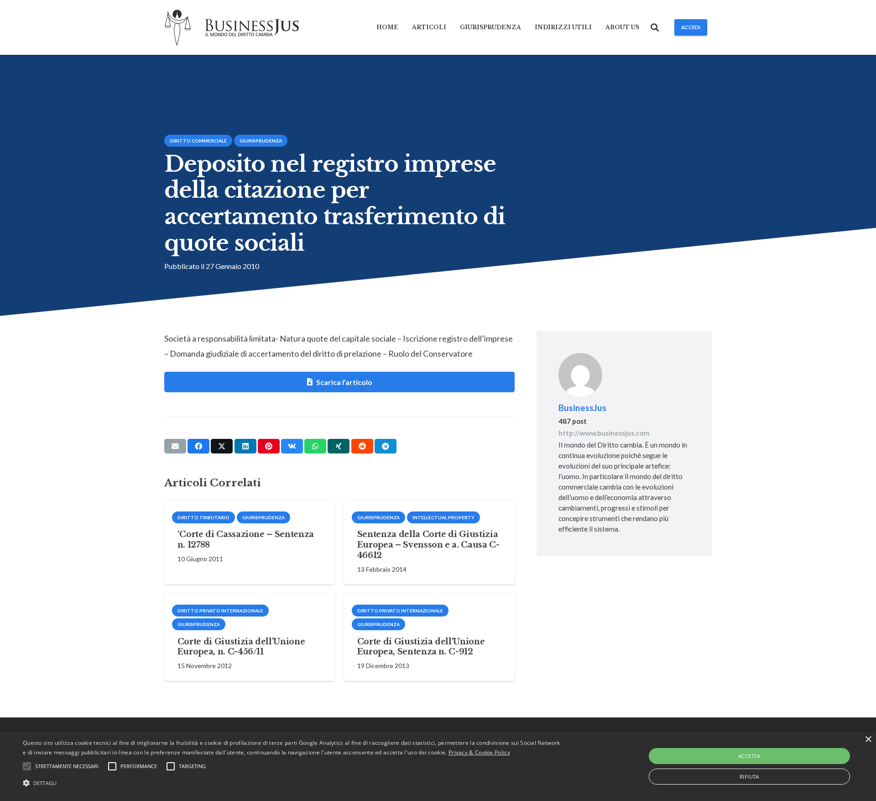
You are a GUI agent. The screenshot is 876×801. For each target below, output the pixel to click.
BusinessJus (582, 407)
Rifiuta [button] (749, 776)
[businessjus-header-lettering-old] (252, 27)
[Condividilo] (198, 446)
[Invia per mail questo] (175, 446)
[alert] (438, 766)
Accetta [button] (749, 756)
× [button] (868, 739)
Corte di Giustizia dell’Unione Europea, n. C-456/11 (241, 647)
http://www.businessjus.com (604, 433)
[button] (655, 27)
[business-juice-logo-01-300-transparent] (178, 27)
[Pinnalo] (269, 446)
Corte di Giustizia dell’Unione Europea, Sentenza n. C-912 (421, 647)
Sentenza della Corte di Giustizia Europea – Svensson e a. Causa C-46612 (428, 544)
